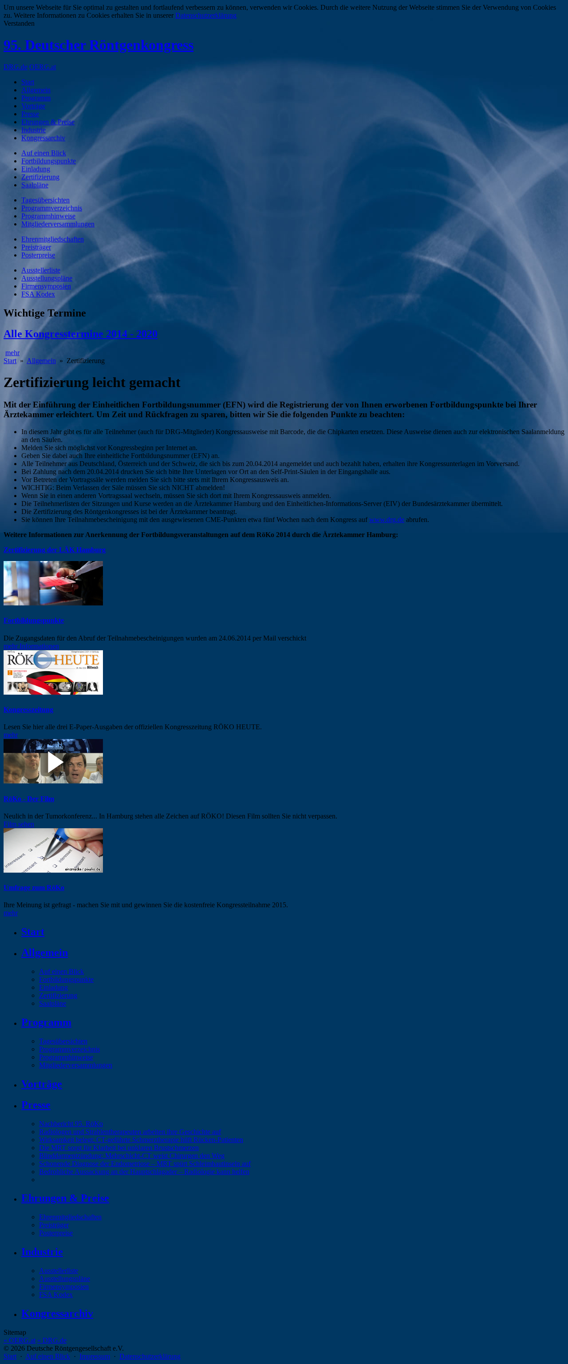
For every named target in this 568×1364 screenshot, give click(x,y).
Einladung (35, 169)
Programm (36, 98)
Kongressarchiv (43, 138)
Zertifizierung (40, 177)
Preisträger (36, 247)
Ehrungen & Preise (48, 122)
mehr (12, 352)
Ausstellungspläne (46, 278)
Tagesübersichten (45, 200)
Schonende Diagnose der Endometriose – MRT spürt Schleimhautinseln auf (145, 1163)
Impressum (94, 1356)
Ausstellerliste (40, 270)
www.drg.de (386, 519)
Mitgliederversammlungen (58, 224)
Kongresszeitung (28, 709)
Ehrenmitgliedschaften (52, 239)
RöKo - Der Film (29, 799)
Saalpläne (34, 185)
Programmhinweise (48, 216)
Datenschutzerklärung (150, 1356)
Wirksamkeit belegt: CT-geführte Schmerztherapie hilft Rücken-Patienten (141, 1139)
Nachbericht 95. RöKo (71, 1123)
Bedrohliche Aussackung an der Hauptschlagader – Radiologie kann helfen (144, 1171)
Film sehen (19, 824)
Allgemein (36, 90)
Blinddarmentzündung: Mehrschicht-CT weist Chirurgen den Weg (132, 1155)
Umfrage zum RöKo (34, 887)
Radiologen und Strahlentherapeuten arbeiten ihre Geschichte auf (130, 1131)
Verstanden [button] (19, 23)
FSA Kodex (38, 294)
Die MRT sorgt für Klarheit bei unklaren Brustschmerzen (119, 1147)
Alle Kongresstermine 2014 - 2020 (81, 334)
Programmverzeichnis (51, 208)
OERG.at (42, 67)
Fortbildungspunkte (48, 161)
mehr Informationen (31, 646)
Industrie (33, 130)
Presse (30, 114)
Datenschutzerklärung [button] (206, 15)
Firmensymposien (46, 286)
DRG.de (16, 67)
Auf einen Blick (43, 153)
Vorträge (33, 106)
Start (27, 82)
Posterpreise (38, 255)
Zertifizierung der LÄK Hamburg (55, 550)
